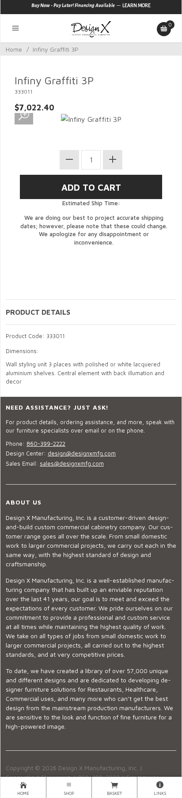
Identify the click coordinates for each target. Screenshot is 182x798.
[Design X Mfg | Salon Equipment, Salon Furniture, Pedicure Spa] (91, 28)
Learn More (136, 5)
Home (14, 49)
